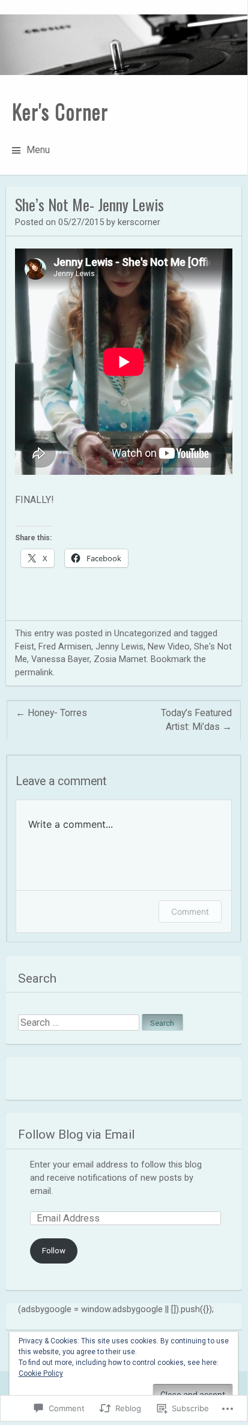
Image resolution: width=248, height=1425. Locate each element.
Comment (190, 911)
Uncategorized (142, 633)
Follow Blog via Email (76, 1134)
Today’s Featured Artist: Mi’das (196, 720)
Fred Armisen (64, 646)
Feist (24, 646)
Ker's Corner (60, 111)
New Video (169, 646)
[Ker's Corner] (123, 44)
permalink (34, 672)
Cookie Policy (41, 1373)
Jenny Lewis (119, 646)
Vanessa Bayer (60, 659)
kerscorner (139, 222)
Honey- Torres (51, 713)
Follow (53, 1250)
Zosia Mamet (120, 659)
